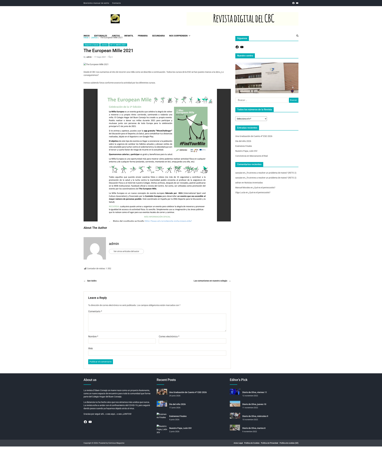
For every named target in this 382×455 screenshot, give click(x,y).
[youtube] (297, 3)
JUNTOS (116, 35)
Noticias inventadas (253, 182)
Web (90, 348)
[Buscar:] (261, 101)
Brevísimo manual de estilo (96, 3)
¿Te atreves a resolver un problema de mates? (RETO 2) (271, 173)
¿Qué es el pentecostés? (264, 187)
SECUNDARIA (158, 35)
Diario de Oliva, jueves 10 (254, 404)
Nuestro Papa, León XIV (246, 151)
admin (89, 57)
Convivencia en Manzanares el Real (251, 156)
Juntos (104, 45)
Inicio (87, 35)
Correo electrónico (169, 336)
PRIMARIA (143, 35)
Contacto (116, 3)
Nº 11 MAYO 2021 (118, 45)
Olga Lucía (240, 192)
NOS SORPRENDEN (178, 35)
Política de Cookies (251, 443)
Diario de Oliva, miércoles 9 (255, 416)
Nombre (93, 336)
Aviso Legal (238, 443)
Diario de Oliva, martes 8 (253, 428)
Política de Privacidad (269, 443)
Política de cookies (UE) (289, 443)
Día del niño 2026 (243, 141)
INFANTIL (128, 35)
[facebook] (293, 3)
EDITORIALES (100, 35)
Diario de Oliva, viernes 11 (254, 392)
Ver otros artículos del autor (126, 251)
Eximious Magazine (116, 443)
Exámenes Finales (243, 146)
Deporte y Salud (91, 45)
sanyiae (238, 173)
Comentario (95, 311)
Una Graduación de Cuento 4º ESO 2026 (253, 136)
